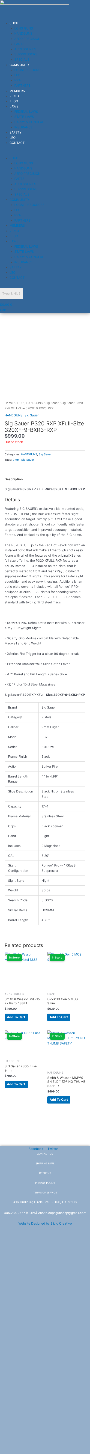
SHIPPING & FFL (45, 1163)
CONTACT (17, 143)
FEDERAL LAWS (26, 111)
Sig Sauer (52, 403)
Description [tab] (14, 479)
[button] (22, 152)
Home (9, 403)
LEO (17, 75)
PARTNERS (22, 85)
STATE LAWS (24, 117)
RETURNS (45, 1173)
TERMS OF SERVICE (45, 1192)
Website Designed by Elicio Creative (45, 1223)
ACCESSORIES (25, 49)
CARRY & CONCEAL (29, 122)
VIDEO (14, 96)
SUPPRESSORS (25, 54)
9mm (16, 459)
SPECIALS (22, 59)
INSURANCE (23, 127)
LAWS (13, 106)
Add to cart (16, 1017)
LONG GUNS (23, 28)
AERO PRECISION (27, 39)
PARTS (19, 44)
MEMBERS (17, 91)
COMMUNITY (19, 65)
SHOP (13, 23)
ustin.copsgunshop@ (55, 1213)
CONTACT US (45, 1153)
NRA (17, 80)
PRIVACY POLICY (45, 1182)
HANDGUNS (23, 33)
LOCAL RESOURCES (29, 70)
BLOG (13, 101)
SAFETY (15, 132)
